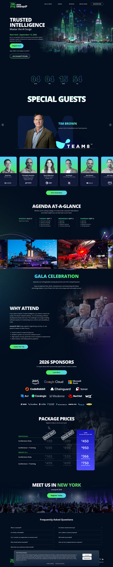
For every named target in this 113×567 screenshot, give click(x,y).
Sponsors (71, 4)
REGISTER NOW (97, 4)
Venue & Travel (83, 4)
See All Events (48, 4)
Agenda (60, 4)
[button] (2, 124)
